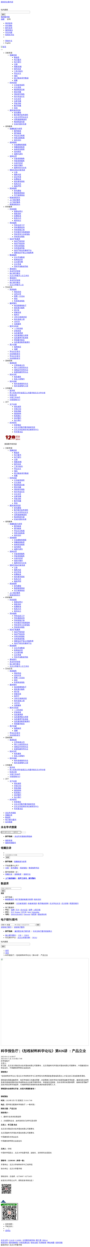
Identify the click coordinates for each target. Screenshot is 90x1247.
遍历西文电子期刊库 (22, 931)
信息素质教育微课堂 (22, 342)
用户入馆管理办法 (21, 367)
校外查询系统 (19, 181)
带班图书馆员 (19, 340)
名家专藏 (17, 101)
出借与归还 (18, 163)
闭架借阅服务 (19, 161)
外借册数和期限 (20, 145)
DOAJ (34, 938)
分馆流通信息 (24, 1242)
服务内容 (17, 174)
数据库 (16, 57)
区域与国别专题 (20, 124)
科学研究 (13, 423)
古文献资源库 (19, 85)
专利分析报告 (19, 246)
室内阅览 (17, 151)
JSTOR (23, 912)
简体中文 (8, 41)
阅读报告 (23, 868)
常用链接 (42, 1242)
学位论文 (17, 73)
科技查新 (13, 209)
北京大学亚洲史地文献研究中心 (26, 429)
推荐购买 (17, 347)
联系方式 (17, 184)
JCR (19, 935)
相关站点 (17, 220)
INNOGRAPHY (17, 914)
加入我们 (17, 420)
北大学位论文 (55, 903)
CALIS (11, 1240)
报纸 (16, 76)
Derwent (27, 914)
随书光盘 (17, 69)
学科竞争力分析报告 (22, 234)
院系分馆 (13, 395)
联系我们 (17, 416)
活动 (7, 953)
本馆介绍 (17, 409)
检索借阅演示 (15, 197)
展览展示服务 (19, 308)
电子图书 (17, 60)
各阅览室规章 (19, 149)
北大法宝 (23, 910)
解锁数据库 (9, 899)
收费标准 (17, 179)
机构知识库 (18, 259)
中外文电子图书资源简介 (42, 931)
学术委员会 (18, 432)
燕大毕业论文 (19, 96)
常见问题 (8, 32)
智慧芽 (34, 914)
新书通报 (17, 112)
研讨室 (16, 310)
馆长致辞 (17, 406)
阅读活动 (17, 292)
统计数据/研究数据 (21, 78)
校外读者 (13, 381)
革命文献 (17, 103)
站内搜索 (4, 10)
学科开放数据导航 (21, 266)
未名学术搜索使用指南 (23, 836)
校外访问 (17, 140)
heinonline (35, 912)
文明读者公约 (19, 365)
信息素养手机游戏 (21, 338)
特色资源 (13, 83)
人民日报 (36, 910)
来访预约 (17, 418)
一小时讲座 (18, 328)
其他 (16, 108)
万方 (17, 910)
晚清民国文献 (19, 89)
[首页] (3, 47)
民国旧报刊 (74, 903)
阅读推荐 (13, 188)
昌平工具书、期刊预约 (27, 878)
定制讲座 (17, 331)
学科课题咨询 (19, 227)
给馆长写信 (9, 35)
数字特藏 (17, 106)
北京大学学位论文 (21, 117)
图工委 (38, 1240)
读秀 (30, 910)
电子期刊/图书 (10, 820)
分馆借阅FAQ (15, 400)
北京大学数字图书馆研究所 (24, 427)
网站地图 (50, 1242)
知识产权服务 (15, 239)
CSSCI (26, 935)
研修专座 (17, 312)
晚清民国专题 (19, 122)
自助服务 (17, 324)
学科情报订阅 (19, 230)
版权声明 (17, 186)
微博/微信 (9, 30)
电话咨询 (8, 23)
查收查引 (13, 269)
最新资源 (8, 840)
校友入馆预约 (19, 379)
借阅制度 (17, 874)
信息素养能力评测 (21, 335)
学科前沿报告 (19, 236)
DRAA (45, 1240)
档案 (16, 80)
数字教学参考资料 (21, 115)
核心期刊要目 (15, 273)
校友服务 (17, 377)
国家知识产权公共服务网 (23, 253)
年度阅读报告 (19, 301)
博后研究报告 (19, 94)
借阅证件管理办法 (21, 370)
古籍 (16, 64)
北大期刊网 (18, 262)
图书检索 (17, 131)
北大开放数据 (19, 257)
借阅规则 (13, 142)
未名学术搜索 (10, 813)
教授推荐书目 (34, 868)
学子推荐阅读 (19, 195)
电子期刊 (17, 62)
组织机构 (17, 413)
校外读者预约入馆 (21, 386)
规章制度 (13, 363)
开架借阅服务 (19, 158)
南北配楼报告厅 (20, 305)
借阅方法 (27, 874)
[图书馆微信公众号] (8, 1228)
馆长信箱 (34, 1242)
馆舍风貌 (17, 411)
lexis (29, 912)
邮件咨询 (8, 28)
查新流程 (17, 214)
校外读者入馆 (19, 319)
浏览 (2, 893)
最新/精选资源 (15, 110)
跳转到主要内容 (7, 2)
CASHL (18, 1240)
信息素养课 (18, 333)
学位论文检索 (19, 135)
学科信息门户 (19, 225)
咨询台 (8, 1231)
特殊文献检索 (19, 138)
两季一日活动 (19, 296)
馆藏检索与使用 (16, 129)
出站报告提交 (15, 354)
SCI (12, 912)
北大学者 (17, 264)
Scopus (17, 912)
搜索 (3, 14)
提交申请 (17, 177)
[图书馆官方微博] (6, 1228)
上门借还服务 (15, 200)
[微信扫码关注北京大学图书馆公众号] (45, 1212)
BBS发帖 (8, 25)
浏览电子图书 (19, 927)
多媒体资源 (32, 903)
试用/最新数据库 (20, 119)
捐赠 (2, 19)
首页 (7, 951)
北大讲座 (17, 87)
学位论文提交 (15, 351)
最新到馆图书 (10, 843)
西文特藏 (17, 92)
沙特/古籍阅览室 (20, 317)
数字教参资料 (43, 903)
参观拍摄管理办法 (21, 372)
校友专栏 (13, 374)
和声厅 (16, 315)
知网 (12, 910)
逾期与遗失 (18, 154)
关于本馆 (13, 404)
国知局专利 (42, 914)
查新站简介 (18, 211)
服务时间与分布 (20, 168)
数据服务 (13, 255)
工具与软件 (18, 71)
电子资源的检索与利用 (24, 899)
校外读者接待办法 (21, 384)
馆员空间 (4, 1242)
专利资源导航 (19, 248)
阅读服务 (13, 289)
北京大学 (4, 1240)
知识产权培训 (19, 241)
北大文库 (17, 99)
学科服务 (13, 223)
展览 (16, 299)
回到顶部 (9, 1224)
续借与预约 (18, 165)
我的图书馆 (5, 17)
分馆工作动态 (15, 397)
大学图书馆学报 (28, 1240)
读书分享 (17, 294)
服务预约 (13, 303)
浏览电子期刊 (6, 927)
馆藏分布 (8, 874)
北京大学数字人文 (17, 285)
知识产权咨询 (19, 243)
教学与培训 (14, 326)
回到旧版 (59, 1242)
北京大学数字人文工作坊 (19, 276)
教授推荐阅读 (19, 193)
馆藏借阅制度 (19, 147)
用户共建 (13, 344)
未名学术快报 (15, 271)
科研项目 (17, 425)
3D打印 (17, 321)
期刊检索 (17, 133)
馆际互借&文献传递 (17, 170)
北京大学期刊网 (24, 938)
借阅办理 (13, 156)
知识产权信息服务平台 (23, 250)
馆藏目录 (8, 815)
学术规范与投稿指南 (22, 232)
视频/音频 (18, 66)
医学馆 (12, 390)
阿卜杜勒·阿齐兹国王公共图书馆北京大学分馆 (27, 393)
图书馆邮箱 (13, 1242)
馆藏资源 (13, 55)
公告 (16, 172)
